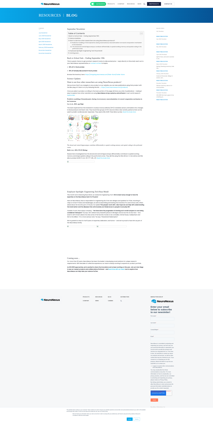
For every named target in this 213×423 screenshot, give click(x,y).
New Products (154, 4)
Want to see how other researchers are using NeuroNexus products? (92, 41)
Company (121, 4)
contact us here (96, 63)
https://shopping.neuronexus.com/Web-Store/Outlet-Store (105, 74)
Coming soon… (74, 53)
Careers (110, 301)
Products (111, 4)
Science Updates (75, 38)
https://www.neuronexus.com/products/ (114, 87)
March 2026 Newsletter (45, 44)
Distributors (124, 297)
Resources (131, 4)
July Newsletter (100, 4)
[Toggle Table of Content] (140, 33)
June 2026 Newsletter (45, 36)
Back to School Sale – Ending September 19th (84, 36)
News (139, 4)
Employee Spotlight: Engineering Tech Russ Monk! (85, 51)
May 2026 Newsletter (45, 39)
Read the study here (129, 112)
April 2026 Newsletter (45, 41)
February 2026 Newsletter (46, 47)
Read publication (162, 36)
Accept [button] (129, 419)
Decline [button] (137, 419)
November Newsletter (45, 53)
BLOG (109, 297)
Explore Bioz (71, 95)
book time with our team (116, 269)
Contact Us (168, 4)
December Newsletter (45, 50)
